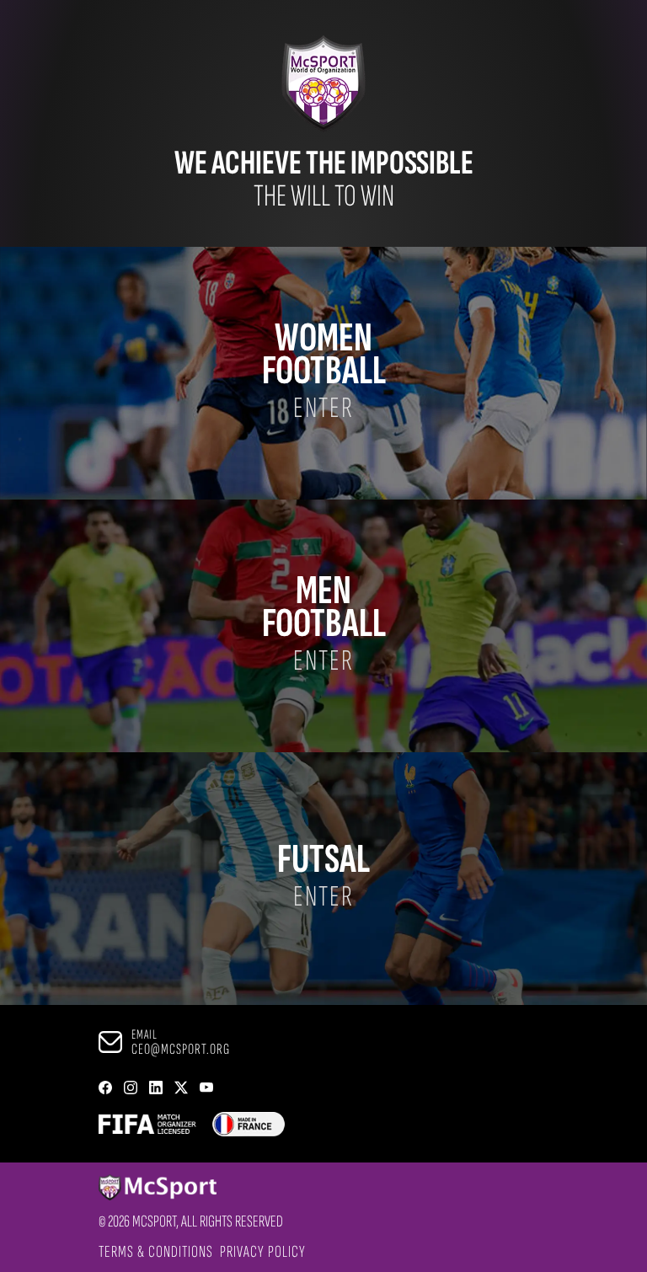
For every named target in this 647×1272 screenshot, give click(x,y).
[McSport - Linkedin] (156, 1089)
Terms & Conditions (156, 1252)
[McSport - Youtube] (206, 1089)
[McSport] (191, 1188)
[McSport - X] (181, 1089)
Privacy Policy (263, 1252)
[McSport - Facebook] (105, 1089)
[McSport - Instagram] (130, 1089)
